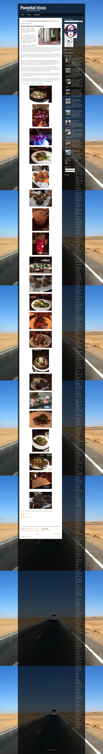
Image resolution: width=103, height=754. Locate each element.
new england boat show (78, 504)
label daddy (78, 449)
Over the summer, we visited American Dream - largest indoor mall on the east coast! (76, 101)
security (77, 616)
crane (77, 288)
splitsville (78, 643)
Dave (68, 161)
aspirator (77, 188)
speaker (77, 642)
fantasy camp (78, 339)
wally (77, 691)
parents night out (45, 530)
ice (76, 425)
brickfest (77, 227)
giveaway (78, 377)
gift (76, 372)
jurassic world (78, 441)
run (76, 601)
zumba (77, 727)
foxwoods (78, 364)
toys (76, 671)
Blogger (53, 749)
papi (76, 529)
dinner (35, 530)
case (77, 248)
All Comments (69, 171)
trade (51, 530)
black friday (78, 205)
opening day (78, 524)
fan (76, 336)
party (77, 536)
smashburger (78, 629)
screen (77, 614)
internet (77, 433)
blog (76, 208)
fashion (77, 341)
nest (76, 496)
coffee (77, 270)
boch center (78, 221)
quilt (76, 564)
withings (77, 710)
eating (77, 321)
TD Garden (78, 662)
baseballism (78, 200)
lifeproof (77, 456)
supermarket (78, 659)
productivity (78, 559)
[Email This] (42, 528)
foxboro (77, 362)
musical (77, 487)
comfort (77, 275)
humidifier (78, 424)
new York (77, 512)
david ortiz (78, 296)
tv (76, 677)
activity (77, 163)
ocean (77, 521)
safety (77, 604)
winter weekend (79, 706)
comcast (77, 273)
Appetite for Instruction (25, 517)
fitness (77, 353)
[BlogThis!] (43, 528)
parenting (77, 531)
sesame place (78, 618)
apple (77, 179)
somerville (78, 637)
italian (77, 436)
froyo (77, 365)
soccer (77, 635)
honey (77, 419)
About (29, 14)
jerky (77, 438)
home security (78, 415)
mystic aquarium (79, 490)
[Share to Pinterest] (47, 528)
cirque (77, 257)
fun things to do (79, 368)
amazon (77, 169)
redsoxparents (78, 582)
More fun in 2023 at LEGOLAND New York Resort (75, 151)
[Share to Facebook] (46, 528)
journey (77, 439)
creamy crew (78, 290)
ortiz (76, 526)
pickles (77, 551)
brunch (77, 232)
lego (76, 450)
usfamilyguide (78, 683)
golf (76, 381)
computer (78, 278)
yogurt (77, 726)
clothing (77, 267)
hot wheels (78, 421)
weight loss (78, 697)
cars (76, 247)
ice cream (78, 427)
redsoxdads (78, 579)
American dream (79, 171)
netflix (77, 498)
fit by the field (78, 351)
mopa (77, 484)
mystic (77, 489)
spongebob (78, 645)
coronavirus (78, 287)
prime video (78, 556)
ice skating (78, 428)
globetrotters (78, 380)
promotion (78, 561)
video (77, 687)
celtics (77, 250)
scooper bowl (78, 613)
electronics (78, 324)
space (77, 640)
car (76, 242)
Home (22, 14)
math (77, 465)
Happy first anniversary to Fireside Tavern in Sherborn (76, 111)
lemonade (78, 453)
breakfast (78, 226)
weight (77, 695)
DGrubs (22, 514)
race (76, 565)
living (77, 458)
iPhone (77, 435)
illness (77, 430)
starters (77, 653)
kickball (77, 444)
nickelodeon (78, 513)
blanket (77, 206)
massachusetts (79, 463)
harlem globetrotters (78, 401)
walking (77, 689)
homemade (78, 417)
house (77, 422)
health (77, 406)
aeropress (78, 164)
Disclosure (37, 14)
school (77, 610)
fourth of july (78, 359)
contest (77, 283)
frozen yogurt (78, 367)
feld (76, 344)
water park (78, 692)
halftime (77, 393)
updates (77, 682)
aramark (77, 183)
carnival (77, 245)
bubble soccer (78, 233)
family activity (78, 333)
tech (76, 663)
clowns (77, 268)
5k (76, 161)
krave (77, 447)
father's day (78, 342)
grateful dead (78, 386)
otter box (77, 527)
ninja (77, 515)
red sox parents (79, 576)
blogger (25, 530)
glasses (77, 378)
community (78, 276)
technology (78, 665)
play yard (77, 553)
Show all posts (51, 21)
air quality (78, 166)
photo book (78, 548)
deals (77, 298)
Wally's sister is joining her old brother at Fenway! (76, 80)
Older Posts (57, 534)
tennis (77, 667)
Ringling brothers (79, 595)
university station (78, 680)
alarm (77, 168)
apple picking (78, 180)
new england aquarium (78, 502)
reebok (77, 584)
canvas (77, 241)
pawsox (77, 543)
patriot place (78, 539)
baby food (78, 197)
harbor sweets (78, 396)
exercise (77, 327)
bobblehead (78, 219)
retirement (78, 590)
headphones (78, 404)
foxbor (77, 360)
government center (78, 384)
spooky (77, 648)
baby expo (78, 195)
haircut (77, 391)
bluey (77, 218)
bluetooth (77, 216)
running (77, 602)
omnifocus (78, 523)
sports (77, 649)
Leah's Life (23, 516)
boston (28, 530)
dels (76, 301)
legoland (77, 452)
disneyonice (78, 318)
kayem (77, 442)
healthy (77, 407)
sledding (77, 626)
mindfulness (78, 474)
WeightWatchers (79, 698)
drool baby (78, 319)
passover (77, 538)
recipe (77, 570)
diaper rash (78, 308)
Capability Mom (24, 513)
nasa (77, 493)
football (77, 357)
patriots (77, 541)
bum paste (78, 236)
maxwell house (79, 467)
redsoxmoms (78, 580)
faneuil (77, 338)
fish (76, 350)
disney (77, 315)
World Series (78, 721)
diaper (77, 307)
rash (76, 567)
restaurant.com (79, 587)
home (77, 413)
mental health (78, 473)
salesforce (78, 605)
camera (77, 238)
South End (78, 639)
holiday (77, 409)
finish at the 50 (79, 347)
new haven (78, 509)
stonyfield (78, 656)
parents (40, 530)
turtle (77, 676)
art (76, 186)
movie (77, 486)
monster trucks (79, 481)
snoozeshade (78, 632)
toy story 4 (78, 670)
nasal (77, 495)
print (76, 558)
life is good (78, 455)
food (37, 530)
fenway (77, 345)
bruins (77, 230)
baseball (77, 198)
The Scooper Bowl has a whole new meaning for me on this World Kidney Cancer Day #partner (76, 70)
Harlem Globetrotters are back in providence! (76, 90)
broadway (78, 229)
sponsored (78, 646)
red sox (77, 572)
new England (78, 499)
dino (76, 313)
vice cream (78, 686)
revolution (78, 593)
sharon (77, 623)
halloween (78, 394)
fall (76, 330)
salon (77, 607)
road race (78, 599)
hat (76, 403)
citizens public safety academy (79, 261)
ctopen (77, 291)
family (77, 332)
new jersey (78, 510)
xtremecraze (78, 724)
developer (78, 305)
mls (76, 476)
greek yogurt (78, 387)
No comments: (36, 528)
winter (77, 704)
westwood (78, 701)
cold (76, 272)
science (77, 611)
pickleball (78, 550)
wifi (76, 702)
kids (76, 445)
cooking (77, 285)
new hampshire (79, 506)
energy (77, 326)
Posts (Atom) (29, 536)
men (76, 471)
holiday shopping (79, 411)
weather (77, 694)
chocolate (78, 254)
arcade (77, 185)
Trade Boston (28, 29)
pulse (77, 562)
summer (77, 657)
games (77, 371)
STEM (77, 654)
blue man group (79, 214)
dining (32, 530)
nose (77, 520)
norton (77, 518)
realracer (77, 569)
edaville (77, 322)
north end (78, 517)
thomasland (78, 668)
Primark (77, 555)
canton (77, 239)
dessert (77, 302)
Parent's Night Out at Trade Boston (32, 26)
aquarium (77, 182)
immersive (78, 431)
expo (77, 329)
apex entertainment (78, 177)
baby (77, 194)
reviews (77, 592)
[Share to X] (45, 528)
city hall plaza (78, 264)
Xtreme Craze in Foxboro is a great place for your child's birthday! (76, 59)
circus (77, 256)
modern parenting (77, 480)
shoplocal (78, 624)
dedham (77, 299)
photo (77, 547)
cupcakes (78, 293)
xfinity (77, 722)
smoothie (77, 631)
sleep (77, 628)
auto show (78, 192)
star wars (77, 651)
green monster (79, 389)
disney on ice (78, 316)
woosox (77, 711)
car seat (77, 244)
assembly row (78, 190)
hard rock (78, 399)
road (76, 597)
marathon (78, 461)
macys (77, 459)
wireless (77, 708)
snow (77, 634)
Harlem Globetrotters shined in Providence (75, 141)
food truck (78, 356)
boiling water (78, 222)
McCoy (77, 469)
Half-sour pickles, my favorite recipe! (75, 121)
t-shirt (77, 660)
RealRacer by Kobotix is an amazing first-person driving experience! (77, 131)
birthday (77, 203)
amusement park (79, 173)
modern (77, 477)
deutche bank (78, 304)
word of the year (79, 716)
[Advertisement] (71, 735)
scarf (77, 608)
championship (78, 252)
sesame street (79, 620)
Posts (67, 169)
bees (77, 202)
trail (76, 674)
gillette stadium (79, 374)
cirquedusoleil (78, 259)
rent (76, 586)
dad (76, 294)
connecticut (78, 279)
